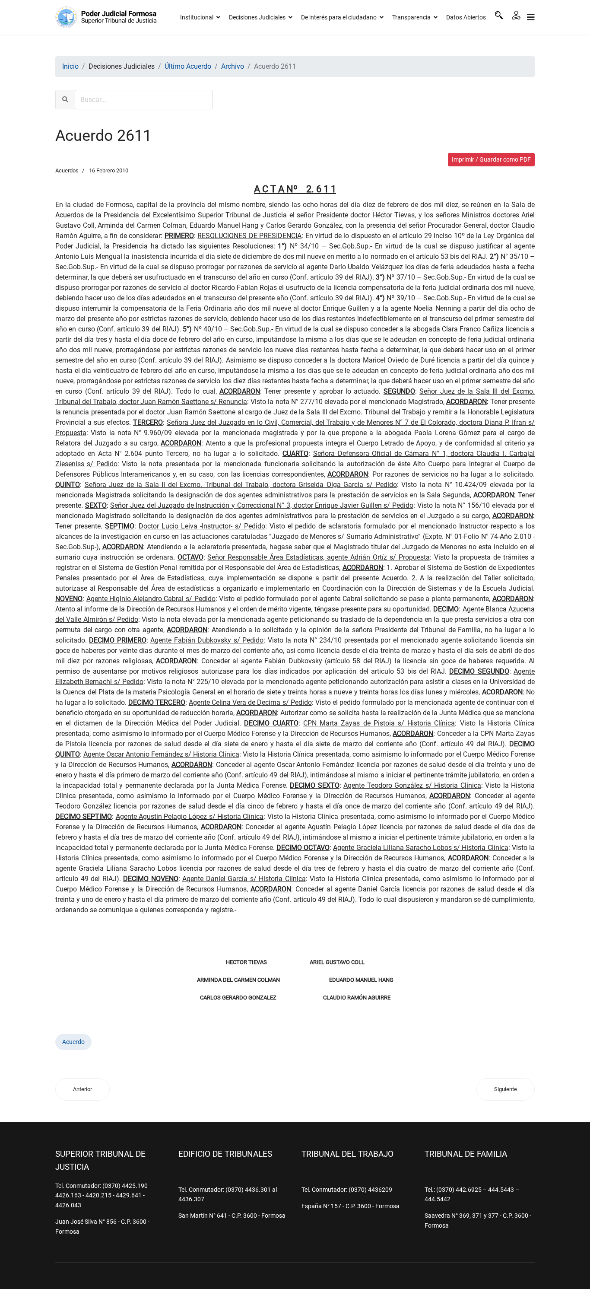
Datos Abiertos (466, 17)
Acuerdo (73, 1041)
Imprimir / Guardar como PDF (491, 159)
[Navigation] (531, 17)
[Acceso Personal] (516, 15)
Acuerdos (67, 170)
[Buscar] (499, 15)
